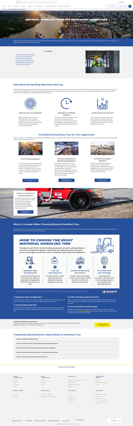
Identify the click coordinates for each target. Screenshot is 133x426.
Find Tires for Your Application (24, 56)
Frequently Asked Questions (23, 64)
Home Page (4, 9)
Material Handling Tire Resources (25, 62)
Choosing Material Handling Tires (25, 60)
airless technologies (84, 311)
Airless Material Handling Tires (24, 58)
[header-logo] (7, 2)
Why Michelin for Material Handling (25, 54)
